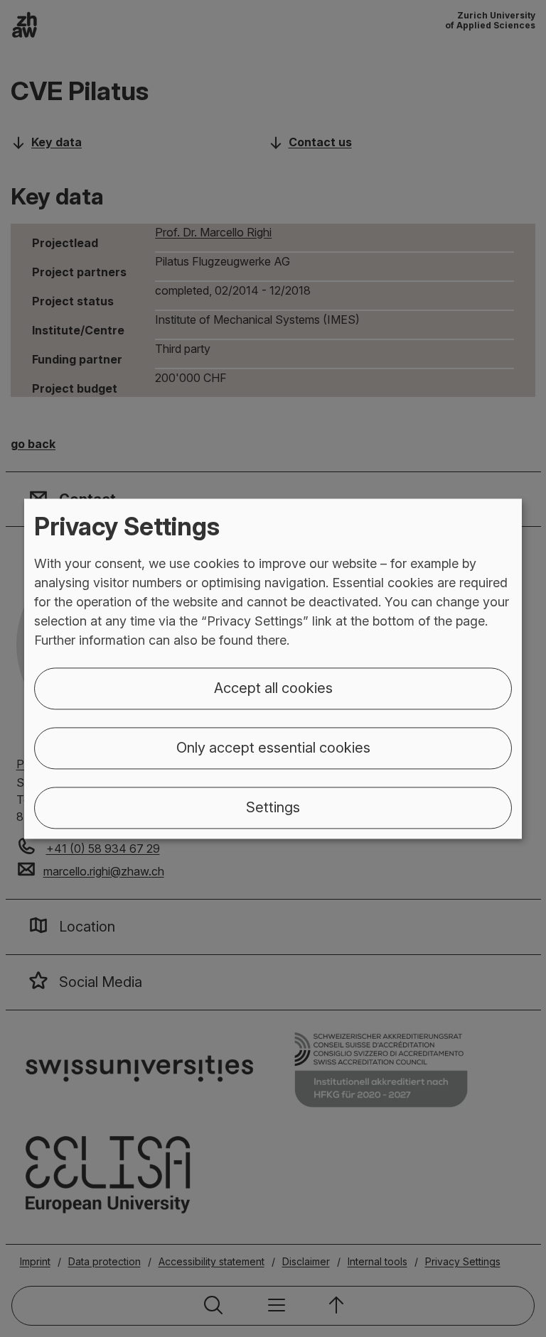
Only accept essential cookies (273, 747)
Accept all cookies (273, 688)
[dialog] (273, 668)
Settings (273, 807)
